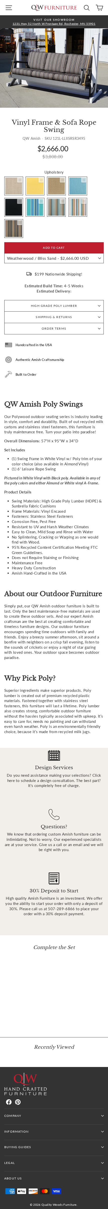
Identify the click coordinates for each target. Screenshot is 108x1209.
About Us (13, 1178)
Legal (9, 1163)
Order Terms (54, 328)
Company (12, 1116)
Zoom (20, 180)
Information (16, 1131)
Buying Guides (17, 1147)
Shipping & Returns (54, 317)
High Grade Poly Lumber (54, 306)
